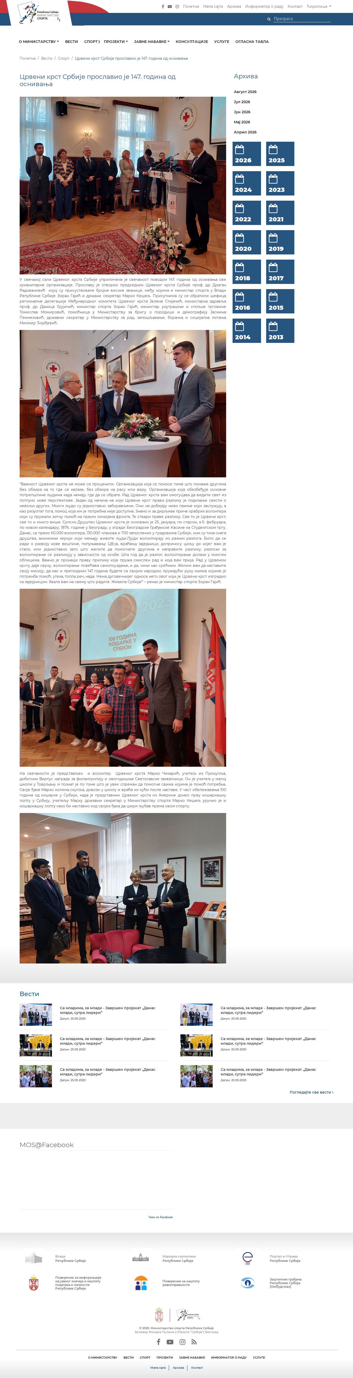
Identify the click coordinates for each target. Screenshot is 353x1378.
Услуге (221, 41)
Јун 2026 (242, 112)
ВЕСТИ (129, 1357)
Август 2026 (245, 91)
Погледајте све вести (311, 1092)
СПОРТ (145, 1357)
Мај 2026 (242, 122)
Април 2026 (245, 132)
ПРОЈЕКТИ (165, 1357)
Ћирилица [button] (317, 6)
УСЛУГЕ (259, 1357)
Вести (71, 41)
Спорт (91, 41)
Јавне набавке (150, 41)
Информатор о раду (264, 6)
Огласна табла (252, 41)
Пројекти (115, 41)
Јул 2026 (242, 102)
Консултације (192, 41)
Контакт (295, 6)
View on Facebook (161, 1217)
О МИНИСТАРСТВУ (102, 1357)
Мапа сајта (213, 6)
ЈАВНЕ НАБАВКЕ (192, 1357)
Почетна (191, 6)
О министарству (38, 41)
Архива (234, 6)
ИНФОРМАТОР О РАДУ (229, 1357)
